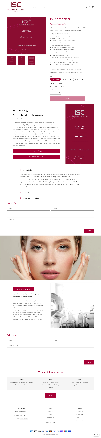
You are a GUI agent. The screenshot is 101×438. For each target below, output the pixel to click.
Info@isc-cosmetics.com (21, 415)
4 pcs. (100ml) (55, 79)
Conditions (50, 420)
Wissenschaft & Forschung (23, 289)
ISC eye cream (79, 411)
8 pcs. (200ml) (67, 79)
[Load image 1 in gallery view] (11, 60)
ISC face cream (79, 414)
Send (89, 231)
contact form (24, 419)
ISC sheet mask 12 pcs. (36, 157)
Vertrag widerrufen (50, 422)
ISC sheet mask (79, 420)
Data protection (50, 417)
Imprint (50, 414)
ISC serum (79, 417)
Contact (50, 411)
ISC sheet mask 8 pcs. (36, 151)
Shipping (58, 86)
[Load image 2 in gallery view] (21, 60)
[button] (35, 7)
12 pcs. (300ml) (79, 79)
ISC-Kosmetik (48, 434)
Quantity (52, 89)
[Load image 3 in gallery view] (31, 60)
